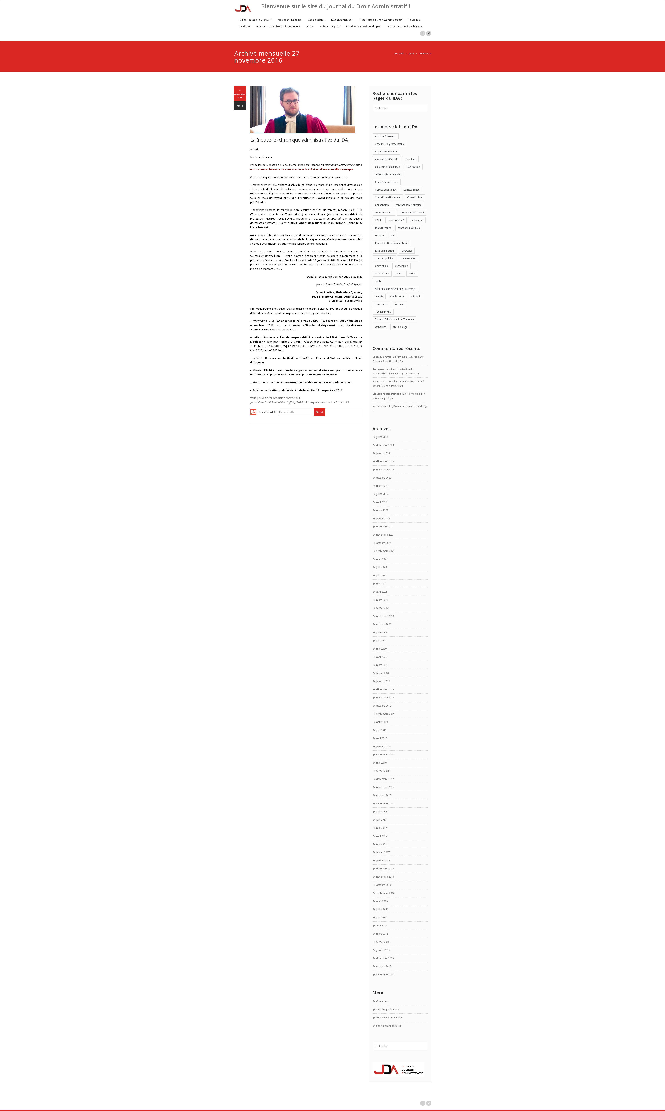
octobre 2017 (383, 795)
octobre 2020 (383, 624)
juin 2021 (381, 575)
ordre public (381, 266)
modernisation (408, 258)
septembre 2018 (385, 754)
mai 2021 (381, 583)
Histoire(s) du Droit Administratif (380, 19)
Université (380, 327)
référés (379, 296)
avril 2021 (381, 591)
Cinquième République (387, 166)
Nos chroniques (341, 19)
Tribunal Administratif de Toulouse (394, 319)
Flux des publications (388, 1009)
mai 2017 (381, 827)
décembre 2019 (385, 689)
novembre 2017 (385, 787)
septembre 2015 (385, 974)
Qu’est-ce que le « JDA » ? (255, 19)
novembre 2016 (385, 876)
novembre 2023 (385, 469)
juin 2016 (381, 917)
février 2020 (383, 673)
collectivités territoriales (388, 174)
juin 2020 (381, 640)
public (378, 281)
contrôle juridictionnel (412, 212)
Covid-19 (244, 26)
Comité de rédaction (386, 182)
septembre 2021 (385, 551)
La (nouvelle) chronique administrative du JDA (299, 140)
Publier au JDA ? (330, 26)
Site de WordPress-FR (388, 1025)
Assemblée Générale (386, 159)
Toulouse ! (415, 19)
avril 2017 (381, 836)
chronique (410, 159)
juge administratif (385, 250)
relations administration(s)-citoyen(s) (395, 288)
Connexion (382, 1001)
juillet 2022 (382, 494)
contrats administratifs (408, 205)
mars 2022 (382, 510)
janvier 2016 (383, 950)
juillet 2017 (382, 811)
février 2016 (383, 941)
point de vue (382, 273)
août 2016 (382, 901)
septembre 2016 (385, 893)
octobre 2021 (383, 542)
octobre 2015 (383, 966)
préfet (412, 273)
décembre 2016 (385, 868)
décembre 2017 (385, 779)
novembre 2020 (385, 616)
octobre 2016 (383, 884)
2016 (411, 53)
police (399, 273)
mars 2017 (382, 844)
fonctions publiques (409, 227)
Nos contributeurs (290, 19)
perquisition (401, 266)
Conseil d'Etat (415, 197)
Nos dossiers (315, 19)
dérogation (417, 220)
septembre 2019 (385, 713)
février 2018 (383, 770)
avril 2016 (381, 925)
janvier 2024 (383, 453)
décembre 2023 (385, 461)
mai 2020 (381, 648)
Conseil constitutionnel (388, 197)
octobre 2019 (383, 705)
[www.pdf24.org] (253, 411)
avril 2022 (381, 502)
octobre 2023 (383, 477)
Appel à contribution (386, 151)
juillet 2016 (382, 909)
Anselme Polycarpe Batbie (390, 144)
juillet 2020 (382, 632)
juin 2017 (381, 819)
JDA (393, 235)
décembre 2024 (385, 445)
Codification (413, 166)
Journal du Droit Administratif (391, 243)
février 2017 (383, 852)
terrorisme (381, 304)
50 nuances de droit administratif (278, 26)
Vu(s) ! (310, 26)
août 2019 (382, 722)
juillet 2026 (382, 437)
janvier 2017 (383, 860)
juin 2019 (381, 730)
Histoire (379, 235)
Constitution (382, 205)
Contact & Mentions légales (404, 26)
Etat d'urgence (383, 227)
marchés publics (384, 258)
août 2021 (382, 559)
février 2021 (383, 608)
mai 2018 (381, 762)
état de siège (400, 327)
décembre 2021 (385, 526)
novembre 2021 (385, 534)
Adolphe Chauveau (385, 136)
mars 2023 (382, 485)
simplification (397, 296)
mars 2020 (382, 665)
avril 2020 (381, 656)
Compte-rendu (411, 189)
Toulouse (399, 304)
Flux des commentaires (389, 1017)
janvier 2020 (383, 681)
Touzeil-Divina (383, 311)
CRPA (378, 220)
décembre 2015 (385, 958)
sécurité (415, 296)
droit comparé (396, 220)
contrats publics (384, 212)
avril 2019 (381, 738)
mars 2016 (382, 933)
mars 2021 (382, 599)
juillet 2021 (382, 567)
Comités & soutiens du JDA (363, 26)
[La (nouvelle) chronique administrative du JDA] (306, 109)
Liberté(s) (406, 250)
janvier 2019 (383, 746)
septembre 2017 (385, 803)
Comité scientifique (386, 189)
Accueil (398, 53)
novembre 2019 (385, 697)
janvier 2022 (383, 518)
